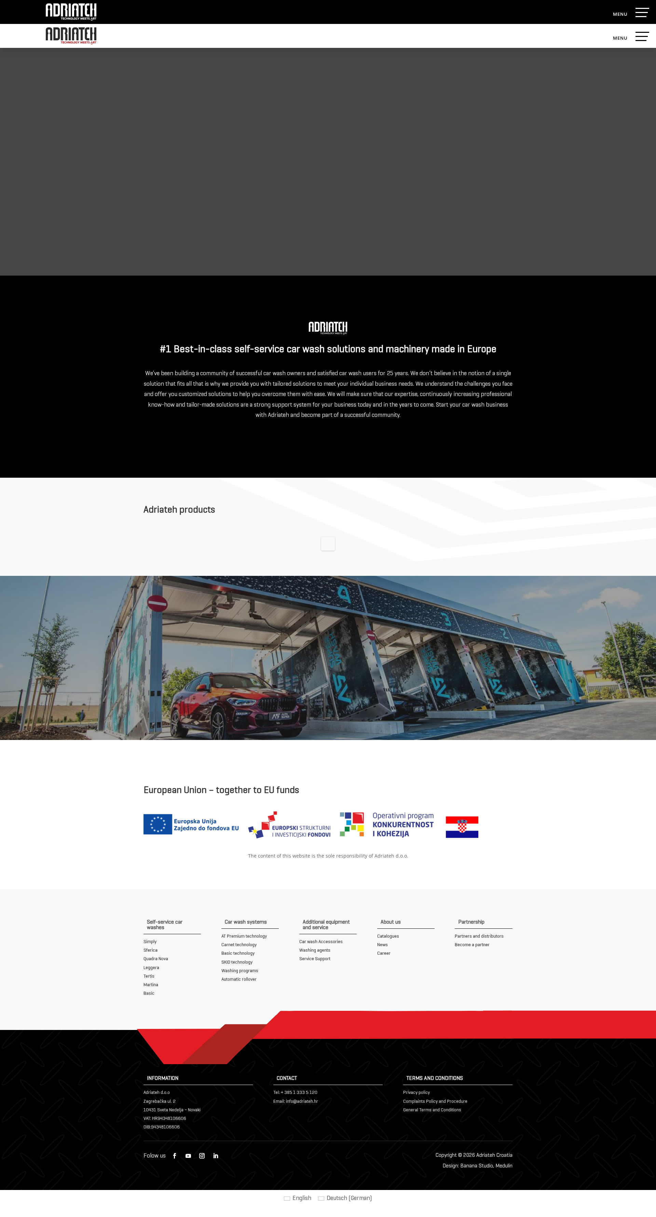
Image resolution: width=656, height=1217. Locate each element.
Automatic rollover (239, 979)
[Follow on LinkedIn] (215, 1155)
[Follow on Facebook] (174, 1155)
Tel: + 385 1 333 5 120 (295, 1092)
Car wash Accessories (321, 942)
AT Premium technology (244, 936)
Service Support (314, 959)
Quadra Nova (156, 959)
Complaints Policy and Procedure (435, 1101)
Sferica (151, 950)
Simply (150, 942)
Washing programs (239, 971)
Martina (151, 985)
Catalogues (388, 936)
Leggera (151, 968)
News (382, 945)
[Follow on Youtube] (188, 1155)
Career (384, 953)
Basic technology (238, 953)
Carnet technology (239, 945)
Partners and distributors (479, 936)
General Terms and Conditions (432, 1110)
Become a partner (472, 945)
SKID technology (236, 962)
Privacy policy (416, 1092)
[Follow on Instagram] (201, 1155)
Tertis (149, 976)
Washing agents (314, 950)
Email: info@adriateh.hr (295, 1101)
